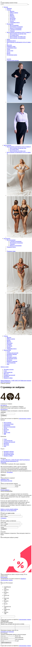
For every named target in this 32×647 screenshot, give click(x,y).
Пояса (8, 39)
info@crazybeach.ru (6, 382)
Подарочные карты (12, 54)
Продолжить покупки (6, 480)
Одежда (9, 9)
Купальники (10, 24)
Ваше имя (18, 485)
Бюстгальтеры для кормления (17, 38)
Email (16, 486)
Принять (3, 475)
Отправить (3, 518)
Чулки (8, 49)
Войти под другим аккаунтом (8, 510)
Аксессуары (10, 50)
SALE (9, 59)
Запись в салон (5, 366)
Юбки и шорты (14, 12)
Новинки (9, 8)
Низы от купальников (16, 28)
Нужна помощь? (5, 490)
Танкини (12, 31)
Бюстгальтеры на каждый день (18, 33)
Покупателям (7, 350)
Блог (8, 364)
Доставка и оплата (12, 357)
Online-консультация (25, 380)
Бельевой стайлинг (12, 354)
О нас (8, 351)
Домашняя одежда (15, 22)
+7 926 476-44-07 (15, 459)
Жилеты (12, 11)
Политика (9, 360)
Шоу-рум (6, 373)
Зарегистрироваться (6, 642)
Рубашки (12, 16)
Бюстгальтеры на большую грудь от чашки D (19, 32)
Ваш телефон (4, 516)
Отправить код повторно (7, 631)
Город (2, 527)
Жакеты (12, 15)
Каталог (6, 7)
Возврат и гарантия (12, 361)
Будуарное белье (14, 35)
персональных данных (25, 418)
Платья (12, 21)
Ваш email (3, 525)
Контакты (9, 355)
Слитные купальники (15, 29)
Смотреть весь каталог (13, 60)
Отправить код (4, 621)
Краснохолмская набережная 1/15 (9, 461)
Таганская (3, 462)
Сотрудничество (11, 362)
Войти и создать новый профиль (9, 509)
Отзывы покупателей (12, 353)
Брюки (12, 14)
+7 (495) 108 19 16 (15, 380)
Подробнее (10, 472)
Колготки (9, 45)
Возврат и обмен (8, 378)
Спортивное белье (12, 47)
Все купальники (14, 25)
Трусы (8, 52)
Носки (8, 53)
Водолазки (13, 18)
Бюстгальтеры (7, 145)
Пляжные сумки (11, 46)
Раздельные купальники (16, 26)
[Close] (1, 482)
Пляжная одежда (11, 40)
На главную (4, 405)
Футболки (12, 19)
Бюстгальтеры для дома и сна (17, 36)
